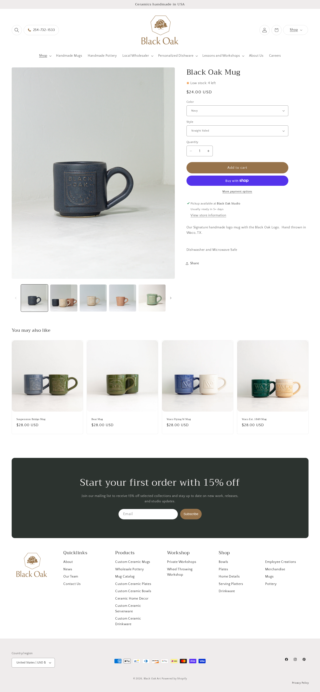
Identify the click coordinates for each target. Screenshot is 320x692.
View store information (208, 215)
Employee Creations (280, 562)
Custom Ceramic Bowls (133, 591)
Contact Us (72, 584)
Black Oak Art (152, 678)
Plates (223, 569)
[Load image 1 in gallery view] (34, 298)
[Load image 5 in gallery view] (152, 298)
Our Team (70, 576)
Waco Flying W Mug (179, 419)
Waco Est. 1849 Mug (254, 419)
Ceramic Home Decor (132, 598)
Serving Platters (231, 584)
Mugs (269, 576)
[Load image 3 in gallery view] (93, 298)
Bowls (223, 562)
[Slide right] (171, 298)
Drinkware (227, 591)
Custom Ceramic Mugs (132, 562)
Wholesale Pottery (129, 569)
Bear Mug (97, 419)
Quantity (192, 142)
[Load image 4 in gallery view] (122, 298)
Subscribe (191, 514)
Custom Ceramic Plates (133, 584)
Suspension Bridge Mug (31, 419)
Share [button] (194, 263)
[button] (17, 30)
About (68, 562)
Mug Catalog (125, 576)
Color (190, 101)
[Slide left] (16, 298)
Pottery (270, 584)
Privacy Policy (300, 682)
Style (189, 122)
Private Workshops (181, 562)
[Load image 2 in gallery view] (63, 298)
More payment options (237, 191)
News (67, 569)
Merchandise (275, 569)
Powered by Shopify (174, 678)
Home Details (229, 576)
